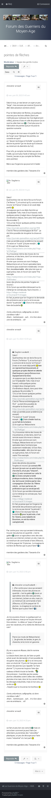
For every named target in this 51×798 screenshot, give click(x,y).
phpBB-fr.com (17, 795)
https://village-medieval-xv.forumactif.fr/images (17, 293)
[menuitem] (9, 4)
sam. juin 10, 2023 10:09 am (20, 339)
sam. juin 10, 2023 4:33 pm (19, 721)
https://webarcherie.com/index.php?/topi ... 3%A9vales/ (24, 278)
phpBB (15, 793)
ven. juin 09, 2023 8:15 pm (19, 190)
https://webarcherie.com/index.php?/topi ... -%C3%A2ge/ (25, 250)
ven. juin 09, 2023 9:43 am (19, 95)
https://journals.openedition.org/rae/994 (23, 228)
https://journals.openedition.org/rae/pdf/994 (25, 238)
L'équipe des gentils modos (26, 62)
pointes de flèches (16, 55)
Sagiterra (16, 181)
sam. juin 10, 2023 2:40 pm (19, 572)
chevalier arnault (14, 86)
